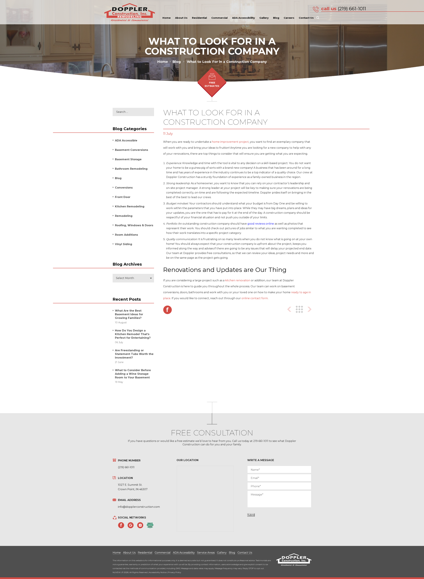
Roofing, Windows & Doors (134, 225)
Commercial (219, 17)
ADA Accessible (126, 140)
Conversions (124, 187)
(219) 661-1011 (352, 8)
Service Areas (206, 552)
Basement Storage (128, 159)
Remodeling (123, 215)
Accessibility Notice (157, 572)
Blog (276, 17)
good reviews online (260, 223)
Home (166, 17)
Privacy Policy (174, 572)
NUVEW (116, 572)
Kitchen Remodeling (129, 206)
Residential (199, 17)
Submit (251, 515)
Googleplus (131, 525)
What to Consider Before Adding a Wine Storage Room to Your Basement (133, 374)
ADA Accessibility (243, 17)
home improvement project (230, 141)
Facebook (167, 309)
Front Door (122, 197)
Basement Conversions (131, 149)
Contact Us (306, 17)
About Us (181, 17)
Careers (289, 17)
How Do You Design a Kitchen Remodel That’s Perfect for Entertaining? (133, 334)
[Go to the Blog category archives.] (184, 62)
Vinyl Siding (123, 244)
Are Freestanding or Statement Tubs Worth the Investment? (134, 354)
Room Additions (126, 234)
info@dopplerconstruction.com (139, 506)
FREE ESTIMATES (212, 84)
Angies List (150, 525)
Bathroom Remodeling (131, 168)
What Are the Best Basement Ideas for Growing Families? (129, 314)
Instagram (140, 525)
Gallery (264, 17)
